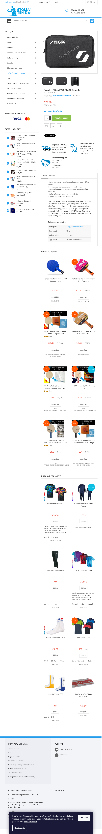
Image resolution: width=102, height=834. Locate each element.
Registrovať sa (10, 2)
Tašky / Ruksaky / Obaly (16, 73)
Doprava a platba (14, 757)
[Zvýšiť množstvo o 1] (50, 117)
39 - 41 (53, 661)
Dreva (9, 42)
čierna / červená (78, 661)
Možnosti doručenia (53, 111)
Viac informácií (30, 821)
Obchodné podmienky (15, 761)
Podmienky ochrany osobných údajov (21, 765)
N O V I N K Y (11, 104)
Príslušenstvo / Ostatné (16, 93)
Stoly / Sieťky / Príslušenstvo (18, 83)
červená (75, 604)
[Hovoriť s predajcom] (52, 125)
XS (45, 604)
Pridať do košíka (61, 118)
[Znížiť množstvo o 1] (50, 119)
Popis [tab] (45, 176)
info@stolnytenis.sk (66, 749)
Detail (55, 521)
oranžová (54, 537)
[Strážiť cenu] (59, 125)
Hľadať (88, 21)
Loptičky (10, 63)
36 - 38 (46, 661)
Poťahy (10, 48)
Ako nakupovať (44, 2)
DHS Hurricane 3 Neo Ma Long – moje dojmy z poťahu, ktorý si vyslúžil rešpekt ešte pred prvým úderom (26, 805)
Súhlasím (83, 817)
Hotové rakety (12, 58)
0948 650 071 (64, 755)
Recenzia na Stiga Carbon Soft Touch (23, 795)
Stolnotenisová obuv (15, 68)
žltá (52, 717)
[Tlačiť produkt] (46, 125)
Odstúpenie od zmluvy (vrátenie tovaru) (21, 777)
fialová (82, 604)
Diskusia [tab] (52, 176)
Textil (9, 78)
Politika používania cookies (17, 769)
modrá (46, 537)
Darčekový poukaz (14, 88)
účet (26, 2)
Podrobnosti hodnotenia (62, 96)
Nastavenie (19, 828)
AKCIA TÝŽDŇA (12, 37)
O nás (57, 2)
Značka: (77, 96)
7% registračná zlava (15, 773)
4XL (56, 604)
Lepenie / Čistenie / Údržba (17, 53)
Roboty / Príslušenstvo (15, 98)
